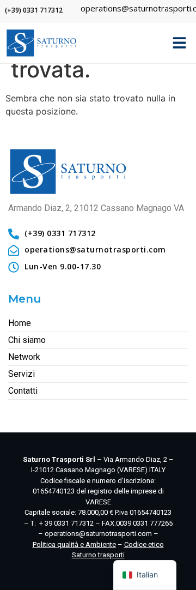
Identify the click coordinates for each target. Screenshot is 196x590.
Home (19, 323)
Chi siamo (27, 340)
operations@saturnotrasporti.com (98, 533)
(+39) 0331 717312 (34, 10)
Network (24, 357)
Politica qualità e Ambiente (74, 544)
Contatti (23, 391)
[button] (180, 43)
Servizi (21, 374)
